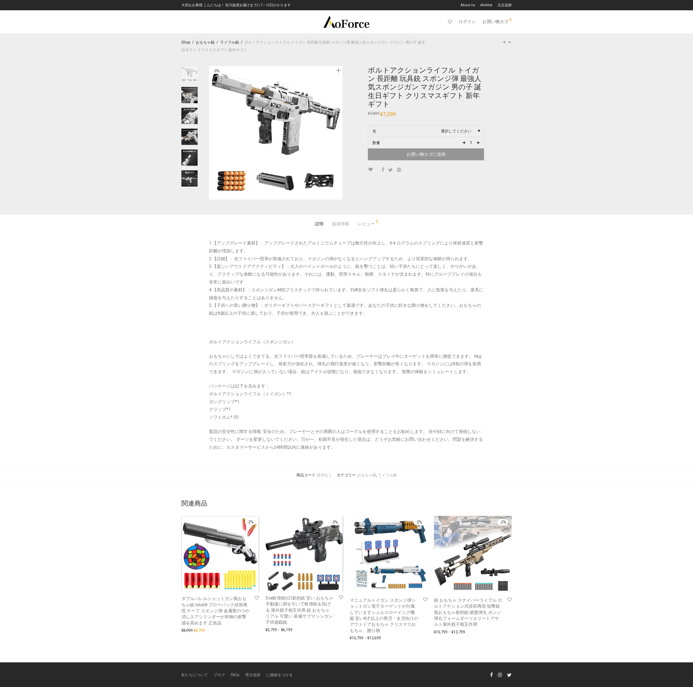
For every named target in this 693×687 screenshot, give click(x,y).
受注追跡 (252, 675)
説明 (319, 223)
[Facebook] (491, 674)
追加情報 (340, 223)
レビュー (368, 223)
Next (339, 133)
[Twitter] (509, 674)
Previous (212, 133)
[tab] (319, 224)
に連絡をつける (279, 675)
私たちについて (194, 675)
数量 (376, 143)
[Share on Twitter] (390, 170)
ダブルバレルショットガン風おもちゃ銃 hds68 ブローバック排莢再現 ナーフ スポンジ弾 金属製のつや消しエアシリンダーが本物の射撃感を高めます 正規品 (215, 611)
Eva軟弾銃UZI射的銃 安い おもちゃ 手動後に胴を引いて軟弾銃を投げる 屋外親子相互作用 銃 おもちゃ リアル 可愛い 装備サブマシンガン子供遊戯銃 (299, 610)
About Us (467, 5)
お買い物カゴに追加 (426, 154)
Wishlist (486, 5)
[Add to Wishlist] (372, 169)
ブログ (219, 675)
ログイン (467, 21)
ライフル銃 (229, 42)
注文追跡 (505, 5)
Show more (188, 630)
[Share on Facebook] (382, 170)
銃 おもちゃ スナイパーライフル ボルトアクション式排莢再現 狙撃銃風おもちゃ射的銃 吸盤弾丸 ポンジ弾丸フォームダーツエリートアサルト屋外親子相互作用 (468, 612)
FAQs (235, 675)
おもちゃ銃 (205, 42)
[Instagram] (500, 674)
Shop (185, 42)
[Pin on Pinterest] (399, 170)
